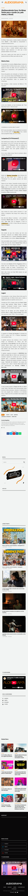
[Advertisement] (14, 654)
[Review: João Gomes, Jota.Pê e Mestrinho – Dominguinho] (14, 557)
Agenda (16, 770)
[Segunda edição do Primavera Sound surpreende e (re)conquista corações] (21, 748)
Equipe (4, 887)
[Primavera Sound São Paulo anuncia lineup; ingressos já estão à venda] (21, 765)
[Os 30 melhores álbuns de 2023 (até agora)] (7, 782)
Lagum (11, 414)
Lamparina (16, 414)
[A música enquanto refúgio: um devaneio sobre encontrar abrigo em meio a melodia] (14, 579)
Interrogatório (18, 803)
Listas (2, 753)
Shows (16, 753)
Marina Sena (14, 416)
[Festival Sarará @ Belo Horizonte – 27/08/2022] (7, 798)
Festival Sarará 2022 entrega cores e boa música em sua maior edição (20, 790)
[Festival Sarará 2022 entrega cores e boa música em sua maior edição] (21, 782)
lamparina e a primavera (6, 416)
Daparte (7, 414)
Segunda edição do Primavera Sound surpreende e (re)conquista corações (21, 756)
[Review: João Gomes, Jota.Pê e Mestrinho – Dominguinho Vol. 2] (14, 535)
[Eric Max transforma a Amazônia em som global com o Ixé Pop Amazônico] (14, 601)
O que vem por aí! (21, 887)
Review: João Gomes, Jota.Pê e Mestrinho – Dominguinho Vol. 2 (13, 545)
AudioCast (10, 887)
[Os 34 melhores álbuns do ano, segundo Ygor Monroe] (7, 748)
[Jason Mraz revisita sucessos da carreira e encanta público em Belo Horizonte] (14, 624)
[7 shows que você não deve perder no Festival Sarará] (7, 765)
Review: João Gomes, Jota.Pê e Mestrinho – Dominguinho (12, 567)
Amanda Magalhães (4, 18)
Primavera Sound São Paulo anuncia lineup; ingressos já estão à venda (20, 773)
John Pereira (4, 568)
